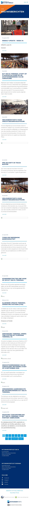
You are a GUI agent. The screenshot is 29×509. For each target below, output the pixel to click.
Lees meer (14, 36)
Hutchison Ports (14, 492)
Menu (25, 2)
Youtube (6, 484)
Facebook (6, 477)
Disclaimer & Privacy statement (14, 490)
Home (2, 8)
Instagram (6, 480)
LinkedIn (6, 482)
